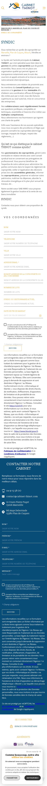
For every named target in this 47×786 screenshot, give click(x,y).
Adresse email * (11, 262)
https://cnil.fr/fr (16, 405)
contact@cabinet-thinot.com (22, 496)
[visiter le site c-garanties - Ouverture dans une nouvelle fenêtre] (18, 744)
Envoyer (13, 348)
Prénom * (6, 536)
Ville (6, 251)
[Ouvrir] (2, 7)
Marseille (5, 52)
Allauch (27, 52)
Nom (6, 227)
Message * (7, 571)
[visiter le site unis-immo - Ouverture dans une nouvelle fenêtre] (29, 744)
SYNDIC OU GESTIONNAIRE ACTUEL (19, 299)
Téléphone (9, 239)
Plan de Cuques (16, 52)
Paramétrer (12, 778)
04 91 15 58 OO (13, 490)
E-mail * (5, 548)
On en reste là (32, 752)
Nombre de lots (12, 288)
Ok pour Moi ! (33, 778)
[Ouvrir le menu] (44, 7)
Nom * (5, 524)
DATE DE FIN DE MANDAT (14, 311)
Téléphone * (8, 559)
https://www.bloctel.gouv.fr (26, 431)
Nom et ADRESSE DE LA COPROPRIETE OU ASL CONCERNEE (22, 275)
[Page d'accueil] (23, 8)
